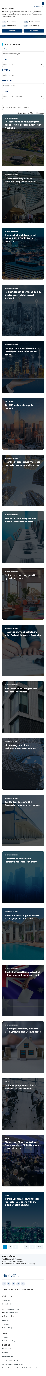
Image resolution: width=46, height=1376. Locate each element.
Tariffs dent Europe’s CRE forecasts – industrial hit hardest (23, 804)
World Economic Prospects (12, 1259)
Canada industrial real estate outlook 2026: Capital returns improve (21, 238)
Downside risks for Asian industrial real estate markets (21, 860)
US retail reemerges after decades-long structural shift (21, 180)
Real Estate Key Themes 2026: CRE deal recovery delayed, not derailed (23, 295)
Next (39, 1247)
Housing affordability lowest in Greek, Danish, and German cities (23, 1030)
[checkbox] (4, 22)
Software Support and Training (13, 1364)
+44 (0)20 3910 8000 (12, 1309)
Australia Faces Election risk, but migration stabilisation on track (22, 974)
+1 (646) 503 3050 (12, 1312)
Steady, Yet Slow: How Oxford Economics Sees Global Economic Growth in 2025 (23, 1145)
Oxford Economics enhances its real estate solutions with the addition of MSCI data (22, 1202)
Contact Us (6, 1300)
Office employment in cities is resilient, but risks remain (21, 1087)
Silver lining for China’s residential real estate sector (20, 747)
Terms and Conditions (10, 1360)
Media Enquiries (7, 1304)
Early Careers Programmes (11, 1341)
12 (26, 1247)
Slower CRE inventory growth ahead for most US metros (20, 520)
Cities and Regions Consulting (13, 1261)
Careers (5, 1337)
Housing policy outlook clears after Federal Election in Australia (23, 634)
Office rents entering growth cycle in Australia (20, 577)
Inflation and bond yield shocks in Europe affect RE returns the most (22, 351)
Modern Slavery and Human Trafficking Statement (19, 1368)
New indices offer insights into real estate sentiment (21, 690)
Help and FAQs (7, 1328)
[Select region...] (23, 75)
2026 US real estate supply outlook (19, 407)
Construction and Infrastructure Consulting (18, 1263)
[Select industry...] (23, 85)
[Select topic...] (23, 64)
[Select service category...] (23, 96)
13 (32, 1247)
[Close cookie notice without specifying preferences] (43, 3)
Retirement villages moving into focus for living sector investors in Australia (23, 124)
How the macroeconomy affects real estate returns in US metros (22, 463)
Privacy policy (39, 7)
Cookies (5, 1353)
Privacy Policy (7, 1349)
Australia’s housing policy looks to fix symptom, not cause (22, 917)
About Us (5, 1320)
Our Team (5, 1324)
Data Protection (7, 1356)
